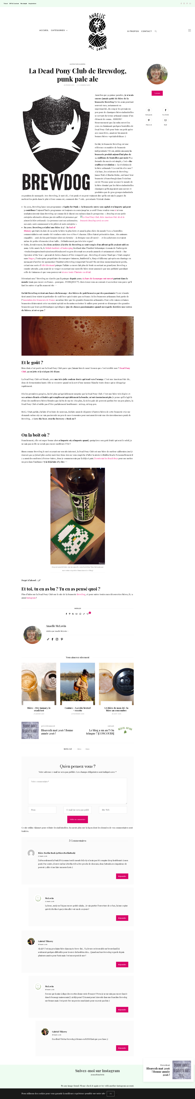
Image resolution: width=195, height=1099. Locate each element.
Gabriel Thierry (45, 941)
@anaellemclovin (97, 1075)
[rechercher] (156, 30)
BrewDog (81, 594)
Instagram (31, 597)
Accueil (44, 30)
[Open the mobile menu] (189, 30)
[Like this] (88, 614)
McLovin (49, 898)
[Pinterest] (187, 3)
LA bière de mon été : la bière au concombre (78, 709)
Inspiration (32, 3)
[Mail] (190, 3)
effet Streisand (48, 265)
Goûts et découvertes (77, 64)
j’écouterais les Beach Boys (106, 458)
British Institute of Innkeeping (59, 248)
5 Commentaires (84, 85)
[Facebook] (181, 3)
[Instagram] (184, 3)
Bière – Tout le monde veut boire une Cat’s (116, 709)
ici (115, 210)
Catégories (58, 30)
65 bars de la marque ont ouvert (98, 278)
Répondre (122, 876)
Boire (88, 749)
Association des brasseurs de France (39, 300)
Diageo (31, 258)
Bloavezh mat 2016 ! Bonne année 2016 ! (158, 1071)
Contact (146, 31)
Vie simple (23, 3)
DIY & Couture (14, 3)
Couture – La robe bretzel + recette (39, 709)
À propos (133, 31)
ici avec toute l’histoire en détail (76, 272)
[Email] (76, 614)
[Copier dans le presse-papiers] (84, 614)
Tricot (6, 3)
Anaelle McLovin (56, 626)
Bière (79, 749)
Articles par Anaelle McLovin (56, 631)
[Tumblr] (73, 614)
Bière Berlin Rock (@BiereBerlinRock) (56, 853)
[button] (25, 690)
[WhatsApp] (80, 614)
